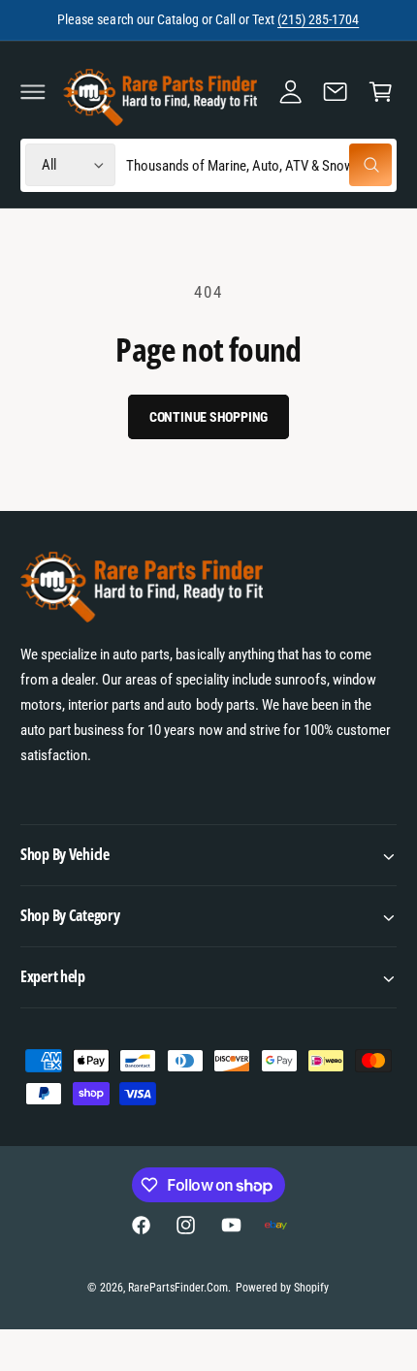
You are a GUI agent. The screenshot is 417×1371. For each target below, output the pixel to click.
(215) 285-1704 (318, 19)
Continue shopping (209, 417)
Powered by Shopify (282, 1287)
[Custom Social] (275, 1224)
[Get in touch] (335, 91)
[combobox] (258, 165)
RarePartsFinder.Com (178, 1287)
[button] (33, 91)
